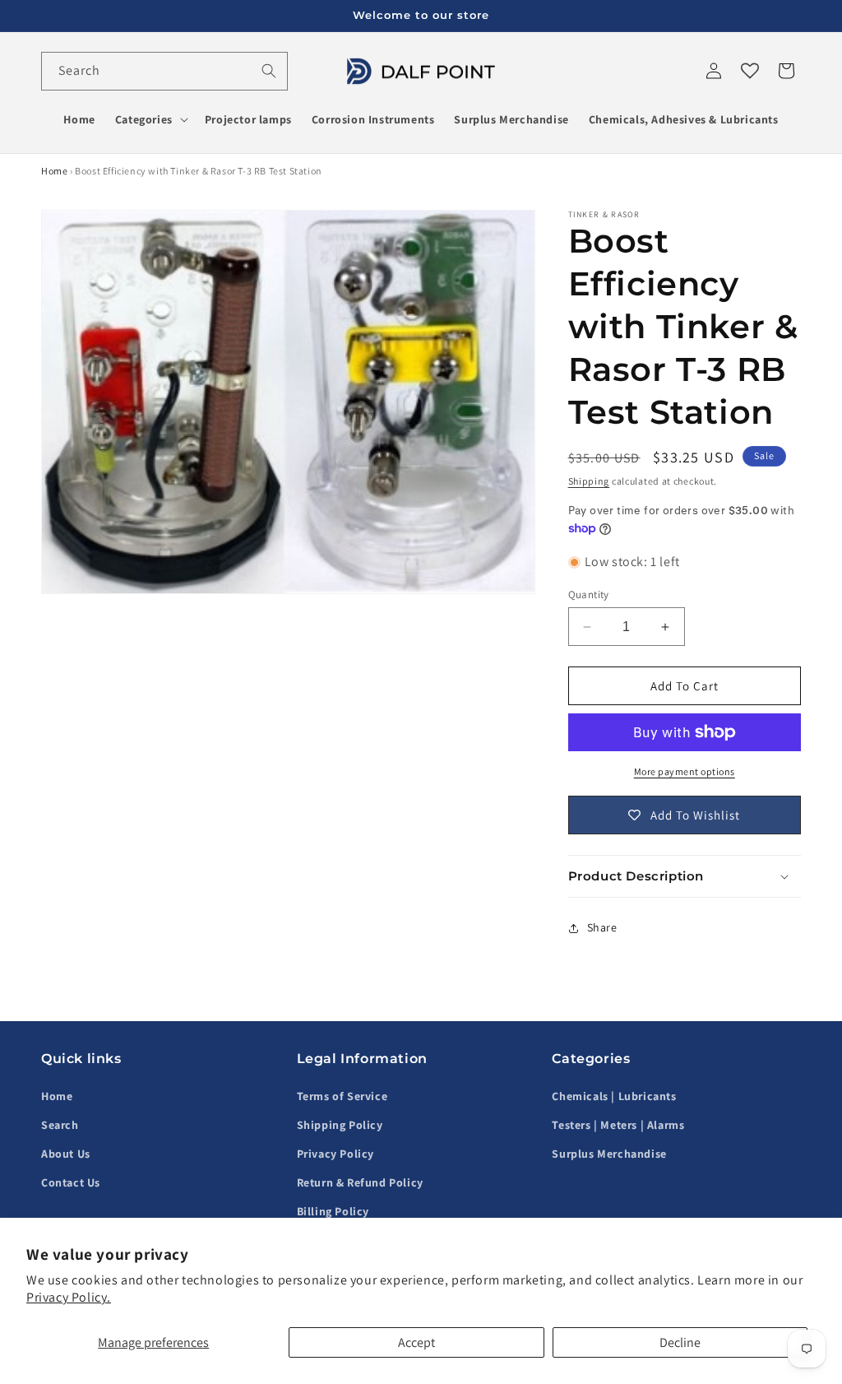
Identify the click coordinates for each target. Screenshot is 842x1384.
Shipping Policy (340, 1124)
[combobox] (164, 71)
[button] (150, 119)
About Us (65, 1153)
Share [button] (602, 927)
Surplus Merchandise (609, 1153)
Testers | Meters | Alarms (618, 1124)
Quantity (588, 594)
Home (54, 171)
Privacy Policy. (68, 1297)
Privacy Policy (335, 1153)
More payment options (684, 771)
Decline (680, 1342)
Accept (416, 1342)
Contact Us (70, 1182)
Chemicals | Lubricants (614, 1096)
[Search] (269, 71)
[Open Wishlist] (750, 71)
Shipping (589, 481)
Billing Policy (333, 1211)
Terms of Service (342, 1096)
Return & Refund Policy (360, 1182)
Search (60, 1124)
